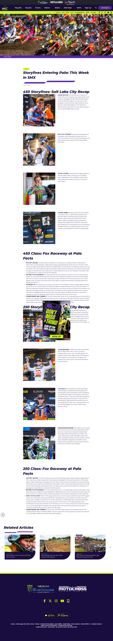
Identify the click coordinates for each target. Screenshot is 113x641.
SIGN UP (56, 336)
